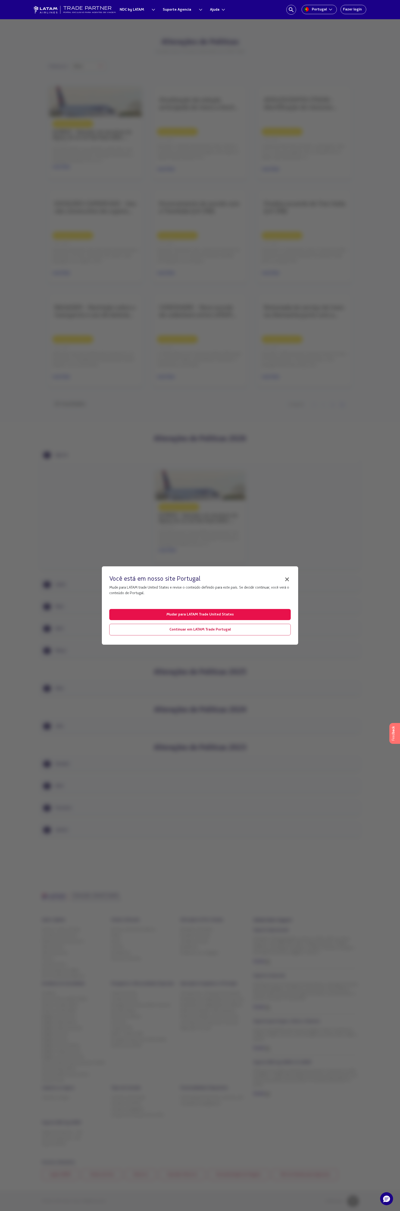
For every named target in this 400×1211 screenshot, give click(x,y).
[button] (386, 1198)
